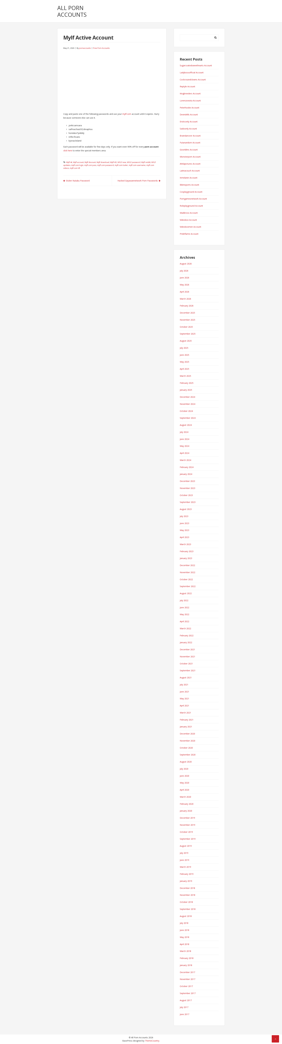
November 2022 (187, 572)
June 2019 (184, 860)
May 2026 (184, 284)
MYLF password (133, 162)
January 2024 (186, 474)
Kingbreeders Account (190, 93)
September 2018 (187, 909)
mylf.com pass (90, 165)
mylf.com (126, 114)
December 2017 (187, 972)
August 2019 (186, 845)
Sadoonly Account (188, 128)
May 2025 (184, 361)
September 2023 (187, 502)
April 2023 (184, 537)
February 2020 (186, 803)
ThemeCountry (152, 1040)
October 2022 (186, 579)
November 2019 (187, 824)
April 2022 (184, 621)
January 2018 (186, 965)
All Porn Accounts (72, 11)
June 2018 (184, 930)
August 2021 (186, 677)
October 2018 (186, 902)
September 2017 (187, 993)
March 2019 (185, 866)
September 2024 (187, 418)
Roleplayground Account (191, 205)
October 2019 (186, 832)
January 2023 (186, 558)
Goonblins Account (189, 149)
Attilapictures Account (190, 163)
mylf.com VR (75, 168)
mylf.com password (105, 165)
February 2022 (186, 635)
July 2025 (184, 347)
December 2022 (187, 565)
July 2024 (184, 432)
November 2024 (187, 404)
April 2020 (184, 789)
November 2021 (187, 656)
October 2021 (186, 663)
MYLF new (122, 162)
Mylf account (78, 162)
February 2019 (186, 874)
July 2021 (184, 684)
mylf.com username (137, 165)
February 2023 (186, 551)
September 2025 (187, 333)
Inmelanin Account (188, 177)
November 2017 (187, 979)
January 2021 (186, 726)
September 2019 (187, 838)
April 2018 (184, 944)
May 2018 (184, 937)
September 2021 (187, 670)
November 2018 (187, 895)
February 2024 (186, 467)
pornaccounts (85, 48)
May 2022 (184, 614)
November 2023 (187, 488)
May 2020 (184, 782)
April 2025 (184, 368)
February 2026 (186, 305)
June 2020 (184, 775)
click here (67, 150)
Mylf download (103, 162)
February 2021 (186, 719)
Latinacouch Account (190, 170)
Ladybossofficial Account (192, 72)
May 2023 (184, 530)
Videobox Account (188, 219)
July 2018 (184, 923)
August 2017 (186, 1000)
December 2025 (187, 312)
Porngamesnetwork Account (193, 198)
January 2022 (186, 642)
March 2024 (185, 460)
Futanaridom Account (190, 142)
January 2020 (186, 810)
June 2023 (184, 523)
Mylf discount (90, 162)
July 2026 (184, 270)
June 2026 (184, 277)
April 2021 (184, 705)
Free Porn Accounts (101, 48)
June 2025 (184, 354)
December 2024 (187, 397)
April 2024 (184, 453)
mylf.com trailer (121, 165)
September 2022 (187, 586)
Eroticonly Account (189, 121)
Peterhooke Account (189, 107)
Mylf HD (113, 162)
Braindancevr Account (190, 135)
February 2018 (186, 958)
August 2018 (186, 916)
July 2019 (184, 853)
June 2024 (184, 439)
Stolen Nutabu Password (78, 180)
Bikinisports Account (189, 184)
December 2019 (187, 817)
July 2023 (184, 516)
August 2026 (186, 263)
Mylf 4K (69, 162)
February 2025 (186, 383)
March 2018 (185, 951)
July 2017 (184, 1007)
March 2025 (185, 375)
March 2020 (185, 796)
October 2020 (186, 747)
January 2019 (186, 881)
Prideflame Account (189, 233)
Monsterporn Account (190, 156)
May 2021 (184, 698)
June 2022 (184, 607)
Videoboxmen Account (190, 226)
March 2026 (185, 298)
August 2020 (186, 761)
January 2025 (186, 389)
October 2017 (186, 986)
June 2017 (184, 1014)
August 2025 (186, 340)
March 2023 (185, 544)
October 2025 (186, 326)
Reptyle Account (187, 86)
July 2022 (184, 600)
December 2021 (187, 649)
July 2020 (184, 768)
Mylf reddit (146, 162)
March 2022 (185, 628)
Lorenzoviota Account (190, 100)
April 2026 (184, 291)
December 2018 (187, 888)
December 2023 (187, 481)
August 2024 (186, 425)
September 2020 (187, 754)
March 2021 (185, 712)
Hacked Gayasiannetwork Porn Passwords (138, 180)
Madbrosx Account (189, 212)
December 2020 (187, 733)
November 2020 (187, 740)
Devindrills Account (189, 114)
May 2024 (184, 446)
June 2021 (184, 691)
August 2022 (186, 593)
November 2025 (187, 319)
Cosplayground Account (191, 191)
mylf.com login (77, 165)
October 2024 (186, 411)
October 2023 (186, 495)
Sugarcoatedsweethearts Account (196, 65)
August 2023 (186, 509)
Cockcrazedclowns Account (193, 79)
